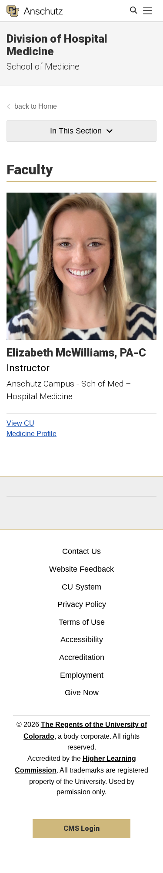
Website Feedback (81, 569)
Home (47, 106)
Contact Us (81, 551)
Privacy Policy (81, 604)
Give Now (82, 692)
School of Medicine (43, 66)
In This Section (76, 131)
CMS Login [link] (81, 828)
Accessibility (81, 639)
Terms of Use (82, 622)
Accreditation (81, 657)
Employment (81, 675)
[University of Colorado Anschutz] (35, 11)
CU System (81, 587)
